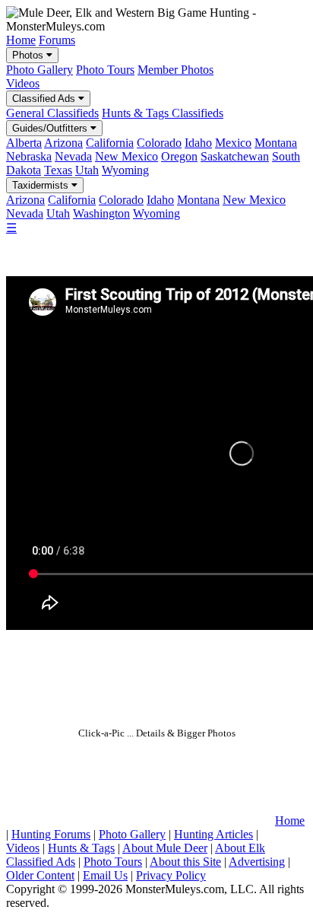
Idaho (198, 142)
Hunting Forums (50, 834)
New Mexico (126, 156)
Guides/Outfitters (51, 128)
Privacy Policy (171, 875)
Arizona (63, 142)
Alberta (24, 142)
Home (21, 39)
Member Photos (175, 69)
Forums (57, 39)
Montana (276, 142)
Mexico (233, 142)
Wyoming (125, 170)
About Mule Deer (164, 847)
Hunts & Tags (81, 847)
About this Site (185, 861)
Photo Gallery (39, 69)
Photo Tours (105, 69)
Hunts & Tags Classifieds (162, 113)
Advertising (257, 861)
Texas (58, 170)
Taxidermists (41, 185)
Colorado (159, 142)
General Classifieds (52, 113)
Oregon (179, 156)
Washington (101, 213)
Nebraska (29, 156)
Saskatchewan (235, 156)
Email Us (105, 875)
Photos (29, 55)
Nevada (73, 156)
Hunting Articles (213, 834)
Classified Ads (45, 98)
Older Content (40, 875)
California (110, 142)
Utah (87, 170)
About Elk (240, 847)
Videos (23, 83)
